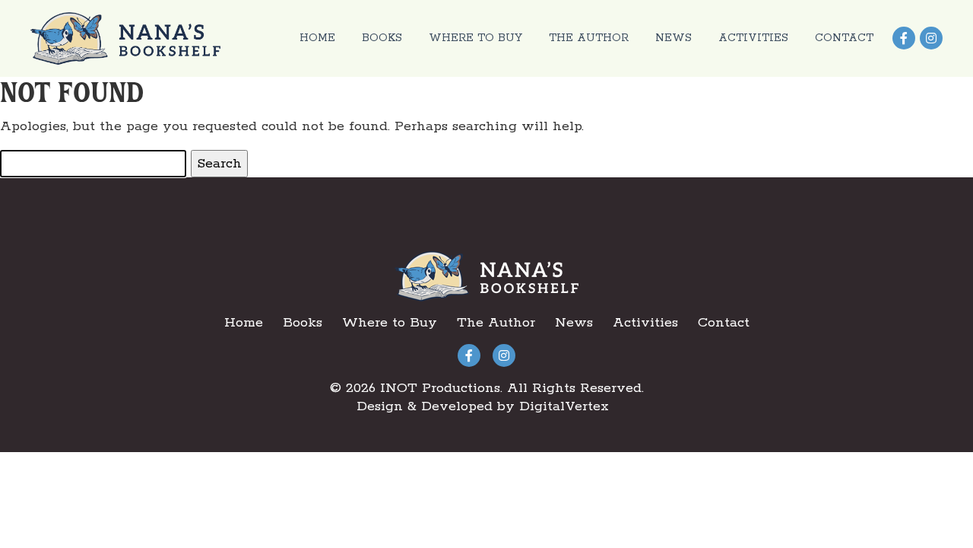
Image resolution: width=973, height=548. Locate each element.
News (673, 38)
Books (382, 38)
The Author (589, 38)
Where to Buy (475, 38)
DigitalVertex (564, 406)
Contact (844, 38)
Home (317, 38)
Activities (753, 38)
